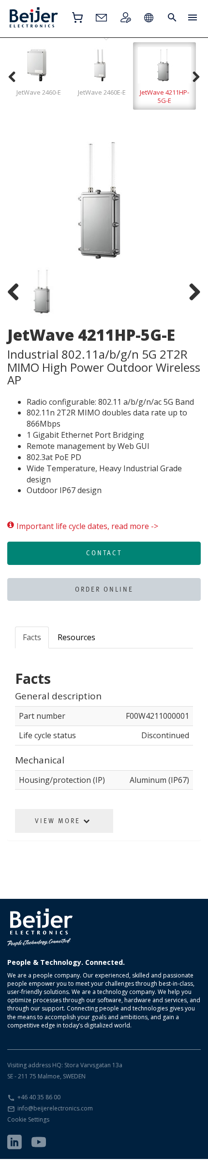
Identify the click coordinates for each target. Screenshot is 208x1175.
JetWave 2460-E (38, 92)
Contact (104, 553)
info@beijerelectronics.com (55, 1108)
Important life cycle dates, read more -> (87, 526)
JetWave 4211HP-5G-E (164, 96)
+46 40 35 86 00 (38, 1097)
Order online (104, 589)
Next (186, 200)
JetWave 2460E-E (102, 92)
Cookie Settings (28, 1119)
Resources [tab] (76, 637)
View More (59, 821)
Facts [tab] (32, 637)
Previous (21, 200)
